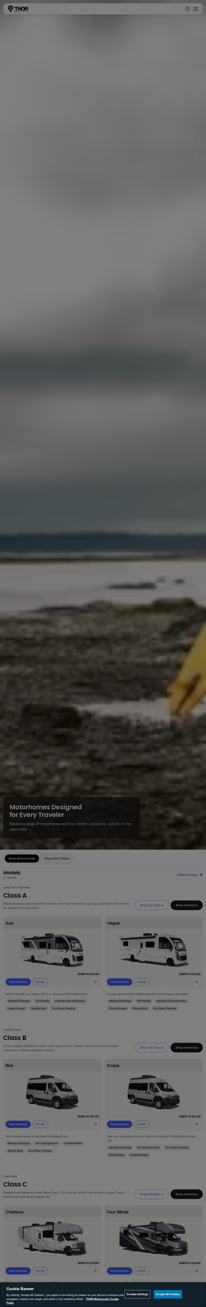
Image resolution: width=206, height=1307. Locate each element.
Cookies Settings (137, 1294)
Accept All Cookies (168, 1294)
